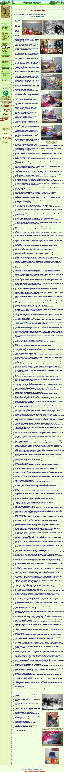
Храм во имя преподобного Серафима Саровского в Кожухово (6, 129)
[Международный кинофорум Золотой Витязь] (5, 108)
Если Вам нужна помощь (6, 30)
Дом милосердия (6, 60)
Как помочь (5, 28)
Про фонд (5, 26)
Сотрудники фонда (5, 44)
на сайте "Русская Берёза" (6, 137)
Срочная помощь (6, 61)
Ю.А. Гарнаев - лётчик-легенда (5, 38)
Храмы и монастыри (5, 51)
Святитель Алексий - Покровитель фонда (5, 35)
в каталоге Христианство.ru (6, 139)
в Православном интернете (6, 138)
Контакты (5, 40)
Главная (4, 23)
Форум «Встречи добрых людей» (5, 78)
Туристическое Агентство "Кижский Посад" (6, 103)
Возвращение (5, 62)
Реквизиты (5, 42)
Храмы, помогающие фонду (5, 72)
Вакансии (5, 45)
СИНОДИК (5, 69)
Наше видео (5, 33)
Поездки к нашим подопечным (6, 57)
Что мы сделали (6, 27)
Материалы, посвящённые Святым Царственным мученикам (4, 119)
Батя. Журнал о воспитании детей (6, 124)
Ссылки (4, 80)
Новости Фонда (6, 32)
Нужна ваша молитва (5, 75)
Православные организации (6, 53)
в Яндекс (3, 141)
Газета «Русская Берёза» (5, 65)
